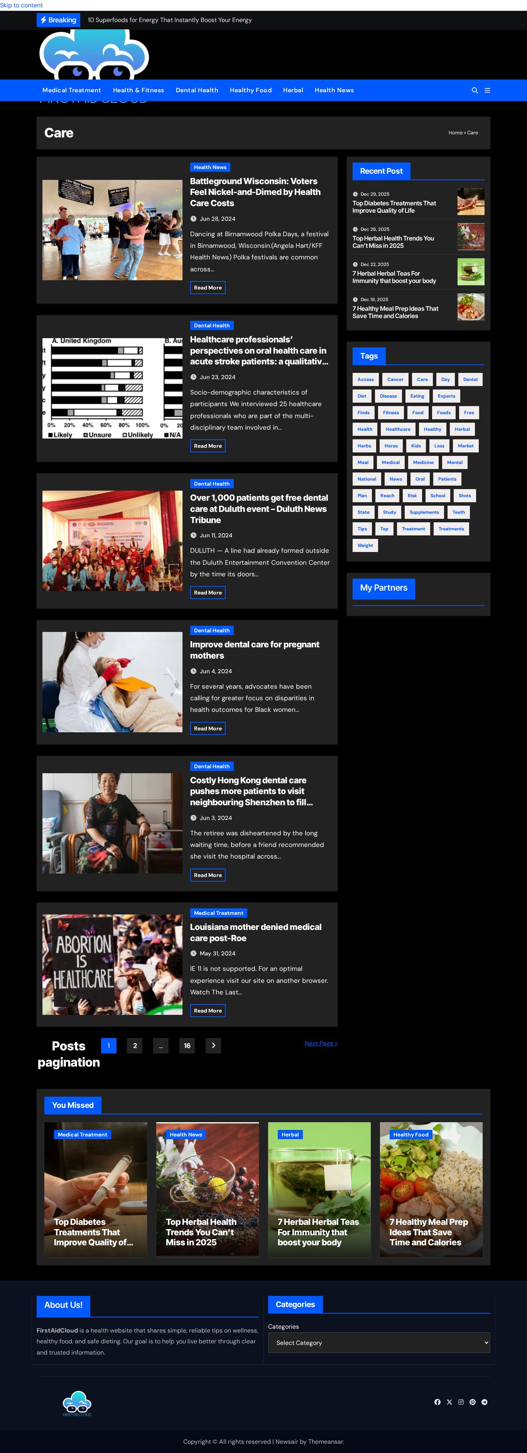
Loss (439, 446)
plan (362, 496)
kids (416, 446)
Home (456, 132)
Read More (208, 287)
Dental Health (197, 90)
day (445, 379)
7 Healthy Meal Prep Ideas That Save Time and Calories (395, 312)
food (418, 413)
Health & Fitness (138, 90)
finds (364, 413)
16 (187, 1045)
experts (446, 396)
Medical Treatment (71, 90)
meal (363, 462)
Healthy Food (251, 90)
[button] (487, 90)
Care (422, 379)
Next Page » (321, 1043)
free (469, 413)
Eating (417, 396)
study (389, 512)
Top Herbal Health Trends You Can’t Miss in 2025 (393, 241)
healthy (432, 429)
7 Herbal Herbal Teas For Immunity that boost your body (394, 277)
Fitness (391, 413)
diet (362, 396)
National (367, 479)
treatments (451, 529)
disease (388, 396)
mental (455, 462)
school (438, 496)
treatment (413, 529)
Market (466, 446)
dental (470, 379)
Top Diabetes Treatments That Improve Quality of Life (394, 206)
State (364, 512)
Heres (391, 446)
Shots (465, 496)
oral (420, 479)
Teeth (459, 512)
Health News (334, 90)
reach (387, 496)
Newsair (286, 1442)
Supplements (424, 512)
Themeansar (325, 1442)
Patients (447, 479)
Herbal (293, 90)
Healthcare (398, 429)
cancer (395, 379)
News (396, 479)
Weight (365, 545)
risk (412, 496)
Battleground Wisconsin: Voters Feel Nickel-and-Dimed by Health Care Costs (255, 192)
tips (362, 529)
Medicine (423, 462)
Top (384, 529)
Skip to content (21, 5)
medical (391, 462)
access (366, 379)
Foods (444, 413)
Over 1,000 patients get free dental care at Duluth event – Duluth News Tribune (259, 509)
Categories (283, 1327)
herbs (364, 446)
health (365, 429)
